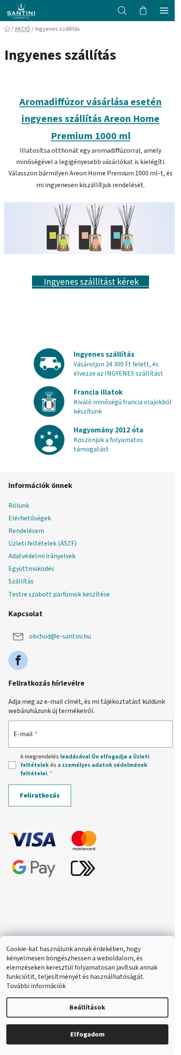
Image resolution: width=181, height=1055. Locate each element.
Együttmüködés (31, 568)
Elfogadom (87, 1034)
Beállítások (87, 1007)
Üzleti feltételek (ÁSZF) (42, 543)
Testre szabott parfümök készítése (59, 594)
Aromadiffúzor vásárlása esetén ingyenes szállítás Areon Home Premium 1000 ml (90, 119)
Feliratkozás (40, 795)
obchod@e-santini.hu (60, 636)
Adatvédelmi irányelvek (41, 556)
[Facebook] (18, 660)
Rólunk (18, 505)
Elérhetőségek (29, 518)
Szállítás (21, 581)
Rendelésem (26, 530)
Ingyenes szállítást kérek (90, 282)
